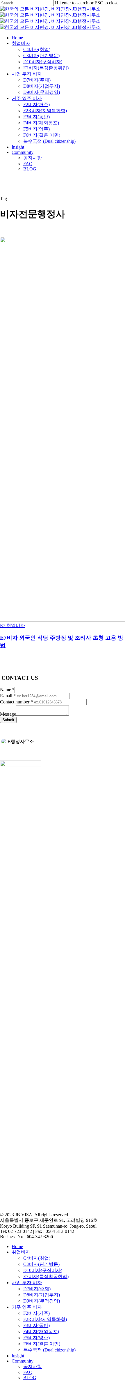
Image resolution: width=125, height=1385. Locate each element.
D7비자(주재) (37, 1288)
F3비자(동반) (36, 1325)
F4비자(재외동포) (41, 1331)
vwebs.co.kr (34, 1204)
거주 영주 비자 (27, 1307)
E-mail (8, 695)
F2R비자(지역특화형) (45, 1319)
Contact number (16, 701)
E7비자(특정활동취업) (46, 1276)
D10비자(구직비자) (42, 1270)
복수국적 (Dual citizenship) (49, 1349)
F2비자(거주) (36, 1313)
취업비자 (21, 1252)
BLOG (29, 1377)
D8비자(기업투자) (41, 1294)
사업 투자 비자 (27, 1282)
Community (22, 1360)
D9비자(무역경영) (41, 1300)
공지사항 (32, 1366)
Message (8, 714)
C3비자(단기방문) (41, 1264)
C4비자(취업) (36, 1258)
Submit (8, 720)
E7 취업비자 (12, 625)
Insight (18, 1355)
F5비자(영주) (36, 1337)
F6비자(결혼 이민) (41, 1343)
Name (7, 689)
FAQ (28, 1372)
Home (17, 1246)
